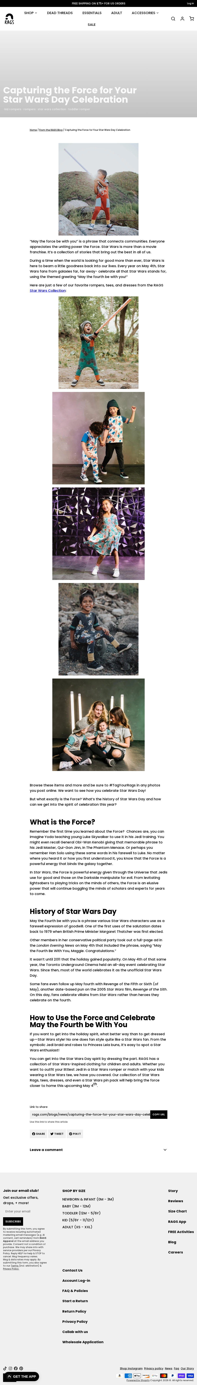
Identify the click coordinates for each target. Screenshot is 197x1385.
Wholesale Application (83, 1342)
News (168, 1368)
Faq (176, 1368)
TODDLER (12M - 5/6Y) (81, 1213)
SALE (92, 24)
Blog (172, 1242)
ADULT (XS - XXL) (77, 1227)
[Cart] (190, 18)
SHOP (29, 12)
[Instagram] (10, 1368)
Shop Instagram (131, 1368)
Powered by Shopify (138, 1380)
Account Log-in (76, 1280)
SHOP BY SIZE (73, 1190)
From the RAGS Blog (51, 130)
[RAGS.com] (9, 19)
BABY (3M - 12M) (76, 1206)
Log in (190, 3)
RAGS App (177, 1221)
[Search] (171, 18)
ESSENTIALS (92, 12)
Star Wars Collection (48, 290)
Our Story (187, 1368)
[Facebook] (16, 1368)
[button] (21, 1376)
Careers (175, 1252)
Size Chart (177, 1211)
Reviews (175, 1201)
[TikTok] (5, 1368)
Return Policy (74, 1311)
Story (173, 1190)
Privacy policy (153, 1368)
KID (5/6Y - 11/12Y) (78, 1220)
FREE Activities (181, 1231)
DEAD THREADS (60, 12)
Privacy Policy (75, 1321)
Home (33, 130)
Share (40, 1134)
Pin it (77, 1134)
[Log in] (181, 18)
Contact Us (72, 1270)
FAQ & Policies (75, 1290)
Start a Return (75, 1301)
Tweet (58, 1134)
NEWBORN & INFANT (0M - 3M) (88, 1199)
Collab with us (75, 1331)
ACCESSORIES (143, 12)
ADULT (116, 12)
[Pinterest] (21, 1368)
